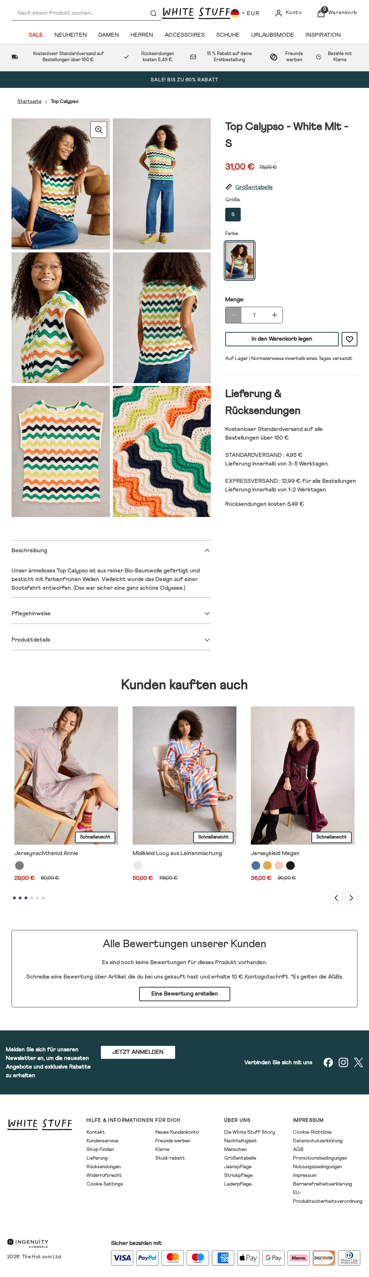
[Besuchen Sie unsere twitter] (358, 1062)
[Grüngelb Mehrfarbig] (267, 865)
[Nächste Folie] (351, 897)
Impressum (304, 1175)
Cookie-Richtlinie (312, 1132)
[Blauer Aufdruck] (256, 865)
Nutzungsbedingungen (317, 1166)
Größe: (233, 199)
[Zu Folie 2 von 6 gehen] (20, 897)
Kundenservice (102, 1140)
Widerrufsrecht (104, 1175)
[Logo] (196, 13)
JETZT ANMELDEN (138, 1052)
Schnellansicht (95, 837)
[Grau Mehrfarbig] (19, 865)
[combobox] (86, 13)
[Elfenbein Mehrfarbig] (137, 865)
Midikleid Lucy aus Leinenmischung (177, 853)
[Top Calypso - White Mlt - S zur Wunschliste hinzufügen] (349, 339)
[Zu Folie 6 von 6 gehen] (43, 897)
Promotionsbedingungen (320, 1158)
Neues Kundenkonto (177, 1132)
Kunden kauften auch (184, 685)
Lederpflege (238, 1184)
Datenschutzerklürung (318, 1140)
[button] (291, 187)
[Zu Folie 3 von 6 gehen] (26, 897)
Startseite (29, 101)
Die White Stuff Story (249, 1132)
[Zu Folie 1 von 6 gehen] (14, 897)
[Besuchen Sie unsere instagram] (343, 1062)
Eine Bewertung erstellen (184, 994)
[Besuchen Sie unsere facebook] (328, 1062)
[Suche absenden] (153, 13)
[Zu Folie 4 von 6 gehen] (31, 897)
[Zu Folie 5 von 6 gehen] (37, 897)
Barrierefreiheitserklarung (322, 1184)
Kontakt (95, 1132)
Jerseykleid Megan (275, 853)
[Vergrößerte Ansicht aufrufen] (98, 129)
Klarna (162, 1149)
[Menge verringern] (233, 315)
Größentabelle (240, 1158)
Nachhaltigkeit (240, 1140)
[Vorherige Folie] (336, 897)
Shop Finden (100, 1149)
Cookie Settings (104, 1184)
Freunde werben (172, 1140)
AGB (298, 1149)
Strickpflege (238, 1175)
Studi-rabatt (170, 1158)
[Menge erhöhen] (275, 315)
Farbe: (232, 233)
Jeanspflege (238, 1166)
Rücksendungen (103, 1166)
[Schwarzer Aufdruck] (290, 865)
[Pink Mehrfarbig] (279, 865)
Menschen (235, 1149)
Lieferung (97, 1158)
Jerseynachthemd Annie (46, 853)
